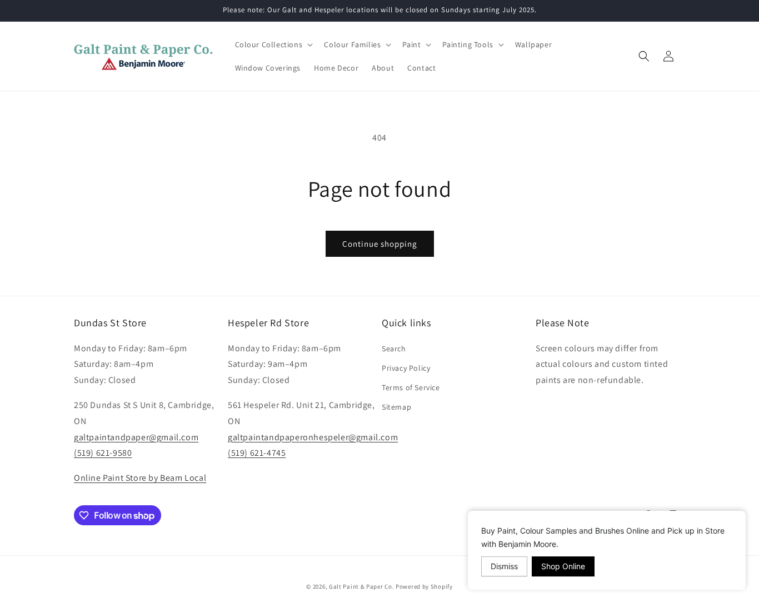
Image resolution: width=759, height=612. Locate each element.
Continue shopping (379, 243)
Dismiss (504, 566)
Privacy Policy (406, 368)
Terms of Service (411, 387)
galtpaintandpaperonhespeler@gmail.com (313, 437)
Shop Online (563, 566)
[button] (273, 44)
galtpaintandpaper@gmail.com (136, 437)
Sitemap (396, 407)
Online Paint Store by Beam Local (140, 478)
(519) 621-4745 (257, 453)
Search (394, 349)
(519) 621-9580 (103, 453)
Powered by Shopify (424, 586)
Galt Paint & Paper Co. (361, 586)
